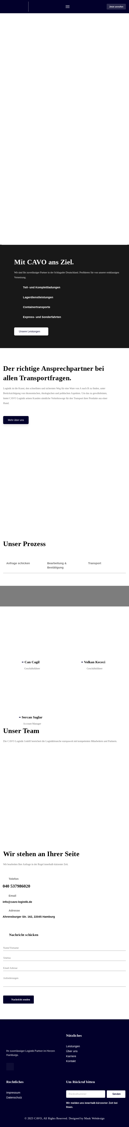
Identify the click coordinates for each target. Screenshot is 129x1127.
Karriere (71, 1056)
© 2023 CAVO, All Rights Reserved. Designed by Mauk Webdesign (65, 1118)
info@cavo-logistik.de (17, 901)
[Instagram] (10, 1066)
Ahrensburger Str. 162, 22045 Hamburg (29, 916)
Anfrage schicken (18, 563)
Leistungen (73, 1046)
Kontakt (71, 1061)
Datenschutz (14, 1097)
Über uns (72, 1051)
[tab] (23, 565)
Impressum (13, 1092)
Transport (94, 563)
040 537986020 (16, 886)
